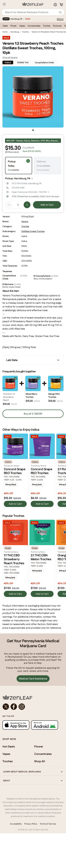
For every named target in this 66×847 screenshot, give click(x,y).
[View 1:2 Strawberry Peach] (10, 383)
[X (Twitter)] (5, 706)
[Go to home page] (33, 697)
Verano (24, 221)
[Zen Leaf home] (33, 4)
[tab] (33, 130)
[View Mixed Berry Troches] (33, 383)
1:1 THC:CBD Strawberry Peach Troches (14, 559)
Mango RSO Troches (54, 395)
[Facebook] (13, 706)
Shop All (39, 761)
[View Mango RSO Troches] (56, 383)
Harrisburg (14, 32)
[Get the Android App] (44, 724)
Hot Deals (8, 746)
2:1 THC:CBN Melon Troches (41, 557)
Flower (13, 25)
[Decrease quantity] (9, 204)
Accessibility (16, 823)
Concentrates (34, 25)
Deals (5, 25)
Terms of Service (48, 823)
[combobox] (31, 12)
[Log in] (55, 5)
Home (5, 32)
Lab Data (11, 360)
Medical (60, 19)
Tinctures (57, 25)
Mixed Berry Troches (31, 395)
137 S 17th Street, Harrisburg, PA (27, 183)
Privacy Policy (30, 823)
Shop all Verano (9, 57)
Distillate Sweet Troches (33, 231)
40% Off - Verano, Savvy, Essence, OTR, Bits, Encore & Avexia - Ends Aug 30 (33, 140)
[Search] (60, 12)
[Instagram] (21, 706)
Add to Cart (47, 204)
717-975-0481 (18, 187)
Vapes (22, 25)
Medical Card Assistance (33, 678)
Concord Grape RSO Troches (14, 471)
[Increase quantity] (27, 204)
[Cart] (61, 4)
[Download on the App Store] (15, 724)
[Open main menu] (4, 4)
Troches (46, 25)
